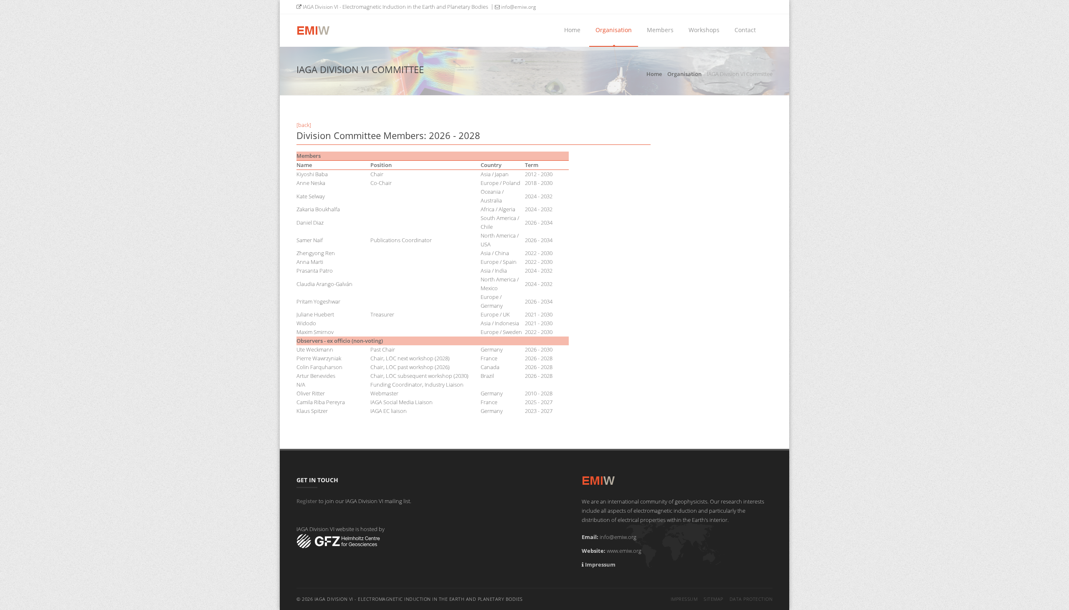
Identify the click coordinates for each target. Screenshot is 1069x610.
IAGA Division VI (319, 6)
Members (660, 30)
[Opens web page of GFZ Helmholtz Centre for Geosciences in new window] (338, 540)
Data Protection (751, 599)
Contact (745, 30)
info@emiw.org (518, 6)
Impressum (600, 564)
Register (306, 501)
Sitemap (713, 599)
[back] (303, 125)
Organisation (613, 30)
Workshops (704, 30)
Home (572, 30)
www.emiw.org (624, 550)
